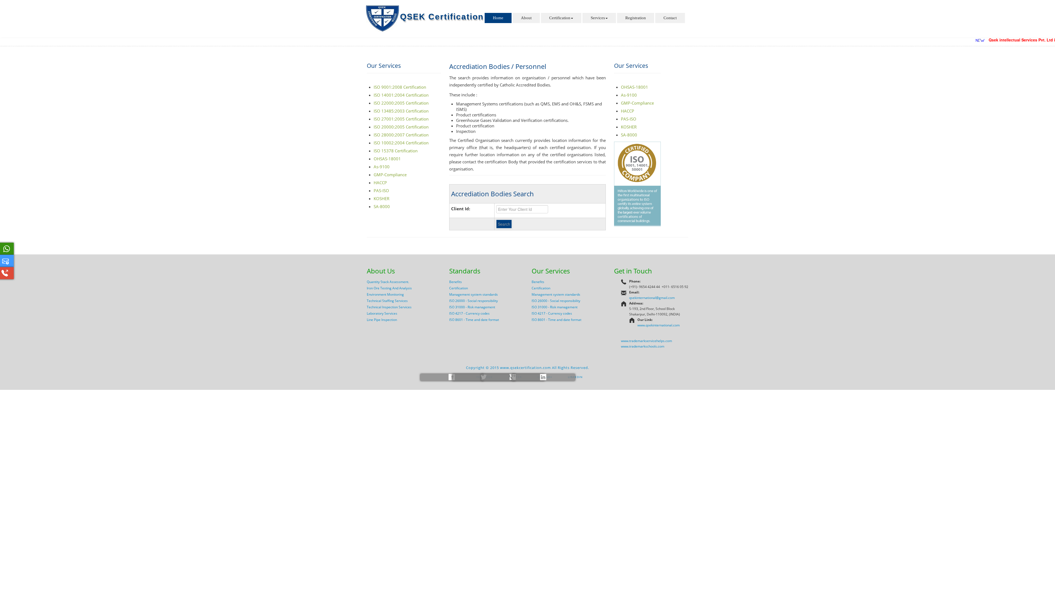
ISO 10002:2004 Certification (401, 143)
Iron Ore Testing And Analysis (389, 288)
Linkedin (575, 377)
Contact (670, 18)
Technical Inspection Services (389, 307)
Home (498, 18)
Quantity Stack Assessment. (388, 281)
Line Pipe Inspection (382, 319)
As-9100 (382, 166)
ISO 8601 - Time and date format (474, 319)
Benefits (455, 281)
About (526, 18)
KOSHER (381, 198)
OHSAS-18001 (387, 158)
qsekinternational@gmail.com (652, 297)
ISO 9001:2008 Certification (400, 87)
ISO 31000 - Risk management (472, 307)
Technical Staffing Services (387, 300)
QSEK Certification (442, 16)
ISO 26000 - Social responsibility (473, 300)
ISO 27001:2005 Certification (401, 119)
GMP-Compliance (390, 174)
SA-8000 (382, 206)
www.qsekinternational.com (658, 325)
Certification (559, 18)
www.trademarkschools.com (642, 346)
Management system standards (473, 294)
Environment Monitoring (385, 294)
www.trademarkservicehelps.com (646, 341)
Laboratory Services (382, 313)
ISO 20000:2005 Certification (401, 127)
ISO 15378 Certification (396, 150)
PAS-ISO (381, 190)
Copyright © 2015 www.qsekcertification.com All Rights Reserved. (527, 367)
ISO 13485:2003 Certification (401, 111)
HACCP (380, 182)
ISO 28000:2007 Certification (401, 135)
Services (598, 18)
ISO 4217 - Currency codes (469, 313)
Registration (635, 18)
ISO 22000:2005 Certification (401, 103)
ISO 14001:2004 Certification (401, 95)
